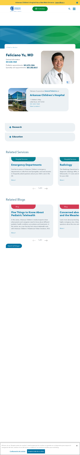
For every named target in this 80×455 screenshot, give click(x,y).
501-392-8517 (32, 68)
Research (17, 127)
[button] (77, 2)
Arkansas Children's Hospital (47, 95)
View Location (35, 106)
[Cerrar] (77, 446)
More (13, 180)
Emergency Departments (26, 164)
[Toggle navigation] (74, 9)
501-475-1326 (29, 65)
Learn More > (60, 2)
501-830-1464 (11, 62)
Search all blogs (13, 246)
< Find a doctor (12, 47)
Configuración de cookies (17, 451)
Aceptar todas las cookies (36, 451)
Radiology (66, 164)
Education (17, 136)
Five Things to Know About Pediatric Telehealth (27, 214)
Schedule (41, 9)
